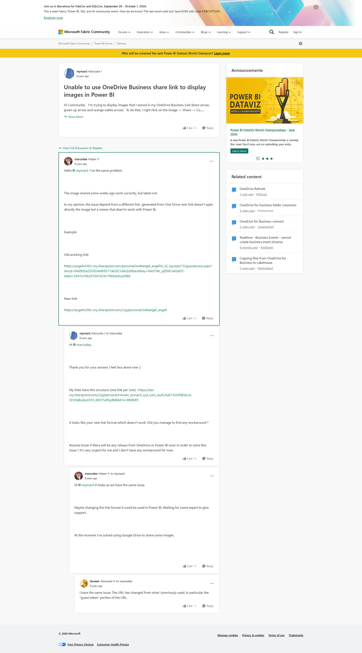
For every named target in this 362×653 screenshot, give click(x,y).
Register (284, 32)
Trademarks (296, 635)
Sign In (297, 32)
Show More (75, 117)
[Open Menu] (301, 43)
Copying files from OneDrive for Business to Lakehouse (263, 260)
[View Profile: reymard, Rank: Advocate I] (69, 73)
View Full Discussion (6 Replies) (82, 148)
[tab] (263, 158)
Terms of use (276, 635)
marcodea (81, 159)
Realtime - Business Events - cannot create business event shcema (265, 239)
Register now (53, 17)
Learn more (222, 53)
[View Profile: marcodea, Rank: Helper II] (68, 161)
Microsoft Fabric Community (74, 43)
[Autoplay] (258, 158)
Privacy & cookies (253, 635)
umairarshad (266, 227)
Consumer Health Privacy (113, 644)
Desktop (121, 43)
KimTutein (267, 247)
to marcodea (114, 333)
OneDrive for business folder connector (268, 205)
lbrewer (95, 581)
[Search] (271, 32)
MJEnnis (261, 194)
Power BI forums (103, 43)
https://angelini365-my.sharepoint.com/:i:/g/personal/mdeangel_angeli (115, 310)
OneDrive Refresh (252, 189)
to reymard (117, 473)
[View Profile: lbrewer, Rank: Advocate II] (84, 583)
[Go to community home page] (84, 32)
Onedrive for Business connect (262, 221)
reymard (81, 71)
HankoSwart (265, 268)
